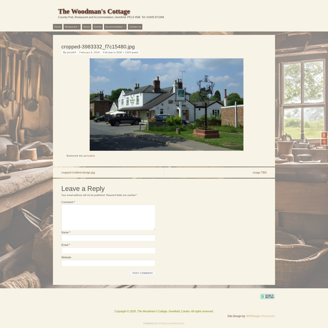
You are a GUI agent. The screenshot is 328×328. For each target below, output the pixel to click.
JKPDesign (253, 316)
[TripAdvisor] (324, 142)
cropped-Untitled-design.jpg (78, 172)
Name (65, 232)
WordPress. (178, 323)
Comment (68, 202)
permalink (89, 156)
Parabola (163, 323)
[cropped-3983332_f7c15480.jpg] (166, 104)
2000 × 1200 (123, 52)
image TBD (260, 172)
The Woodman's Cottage (94, 11)
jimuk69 (71, 52)
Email (65, 244)
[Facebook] (324, 135)
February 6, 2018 (89, 52)
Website (66, 257)
